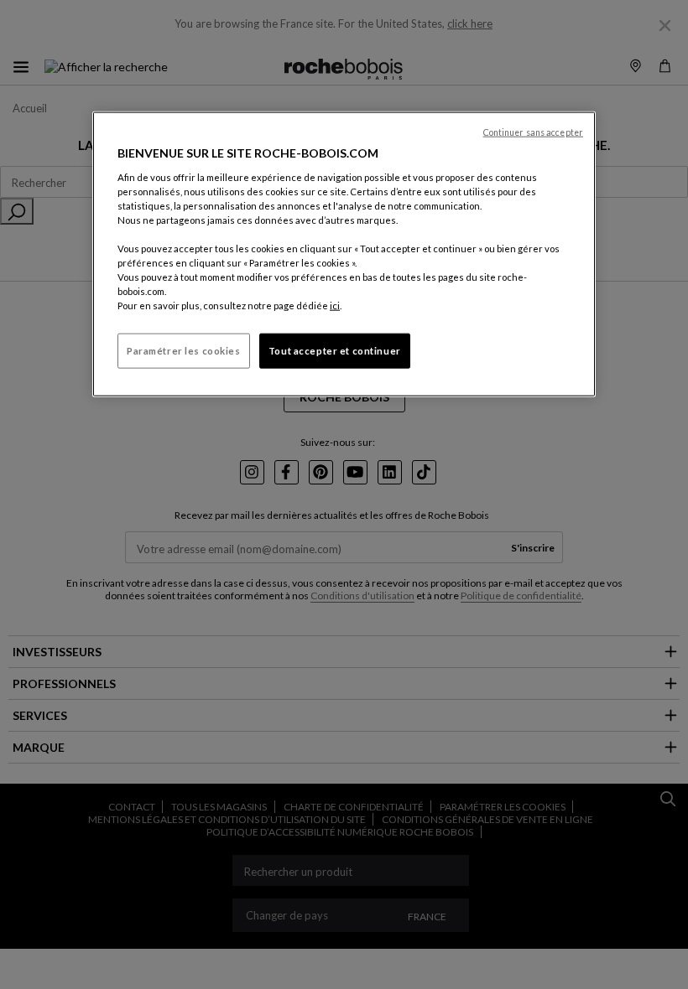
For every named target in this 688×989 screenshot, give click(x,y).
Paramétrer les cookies (184, 350)
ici (335, 305)
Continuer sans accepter (533, 132)
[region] (344, 254)
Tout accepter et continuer (334, 350)
